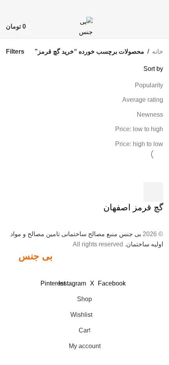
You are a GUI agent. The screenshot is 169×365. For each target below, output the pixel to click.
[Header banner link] (84, 182)
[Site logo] (85, 26)
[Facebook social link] (109, 7)
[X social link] (99, 7)
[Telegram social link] (59, 7)
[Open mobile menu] (160, 26)
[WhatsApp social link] (69, 7)
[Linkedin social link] (79, 7)
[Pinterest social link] (89, 7)
